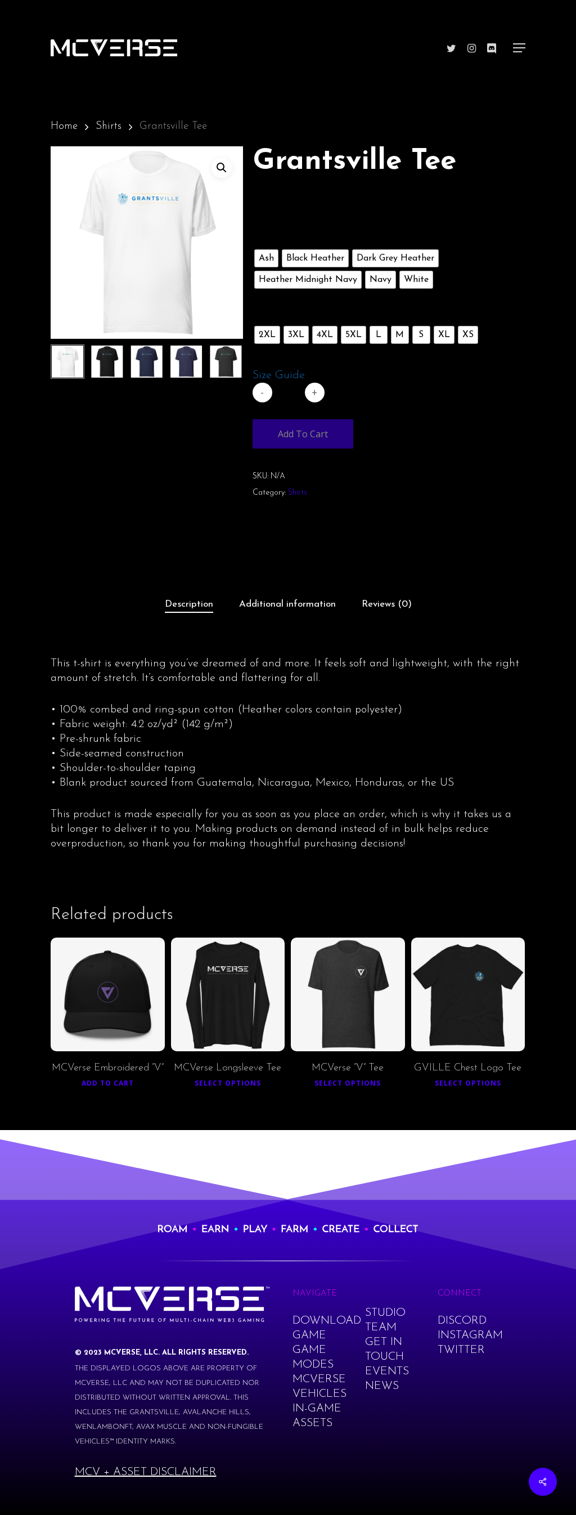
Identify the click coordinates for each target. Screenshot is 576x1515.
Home (64, 126)
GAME (309, 1335)
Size (270, 313)
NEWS (382, 1386)
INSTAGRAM (470, 1335)
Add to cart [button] (108, 1083)
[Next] (225, 361)
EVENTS (387, 1371)
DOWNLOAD (326, 1320)
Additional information (287, 604)
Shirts (109, 126)
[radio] (266, 258)
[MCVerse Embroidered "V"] (108, 995)
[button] (222, 168)
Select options (228, 1083)
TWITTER (461, 1350)
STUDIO (385, 1313)
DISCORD (462, 1320)
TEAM (381, 1327)
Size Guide (279, 375)
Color (273, 236)
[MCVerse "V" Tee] (348, 995)
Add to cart (303, 434)
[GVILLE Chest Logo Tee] (468, 995)
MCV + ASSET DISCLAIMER (146, 1472)
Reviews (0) (387, 604)
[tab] (189, 604)
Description (189, 604)
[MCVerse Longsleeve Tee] (228, 995)
